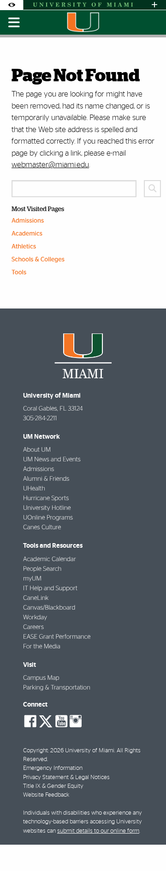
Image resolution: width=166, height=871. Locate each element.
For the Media (41, 646)
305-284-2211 (40, 418)
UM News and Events (52, 459)
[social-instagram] (76, 721)
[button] (146, 845)
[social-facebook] (30, 721)
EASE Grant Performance (56, 637)
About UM (37, 450)
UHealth (34, 488)
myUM (32, 578)
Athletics (24, 246)
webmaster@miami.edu (50, 165)
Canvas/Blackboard (49, 608)
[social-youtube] (61, 721)
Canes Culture (42, 527)
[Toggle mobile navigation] (14, 22)
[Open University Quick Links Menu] (154, 5)
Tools (19, 272)
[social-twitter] (45, 720)
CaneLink (35, 598)
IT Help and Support (50, 588)
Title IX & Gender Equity (53, 786)
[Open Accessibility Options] (11, 5)
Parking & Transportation (56, 687)
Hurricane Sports (46, 498)
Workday (35, 617)
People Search (42, 569)
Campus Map (41, 678)
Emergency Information (53, 768)
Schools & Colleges (38, 259)
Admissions (28, 221)
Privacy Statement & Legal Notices (66, 777)
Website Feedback (46, 795)
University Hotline (47, 508)
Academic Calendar (49, 559)
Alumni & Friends (46, 479)
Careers (33, 627)
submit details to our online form (98, 831)
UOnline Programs (48, 517)
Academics (27, 233)
